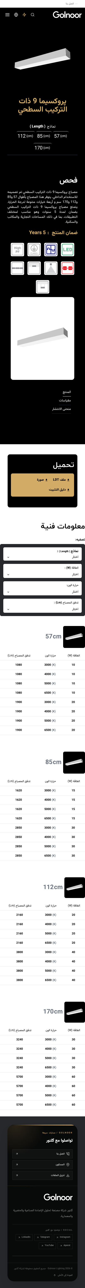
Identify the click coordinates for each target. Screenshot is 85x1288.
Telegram (45, 1237)
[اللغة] (16, 14)
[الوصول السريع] (24, 14)
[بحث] (32, 14)
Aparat (67, 1245)
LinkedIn (26, 1237)
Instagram (65, 1237)
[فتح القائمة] (7, 15)
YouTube (49, 1245)
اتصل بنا (70, 3)
